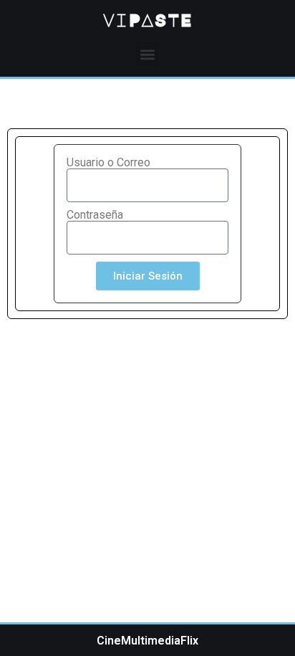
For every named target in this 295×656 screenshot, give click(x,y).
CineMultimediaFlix (147, 640)
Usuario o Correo (108, 162)
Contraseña (95, 215)
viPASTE (147, 19)
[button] (148, 54)
